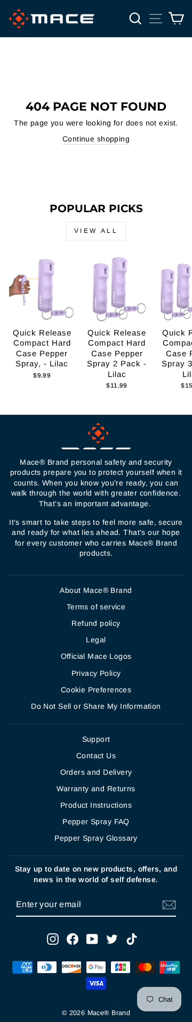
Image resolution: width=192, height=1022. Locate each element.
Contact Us (96, 755)
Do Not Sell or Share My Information (96, 706)
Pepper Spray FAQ (96, 821)
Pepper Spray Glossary (96, 838)
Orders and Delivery (96, 772)
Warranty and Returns (96, 788)
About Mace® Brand (96, 590)
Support (96, 739)
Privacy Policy (96, 673)
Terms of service (96, 606)
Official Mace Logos (96, 656)
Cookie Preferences (96, 689)
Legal (96, 639)
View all (96, 230)
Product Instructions (96, 805)
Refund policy (95, 623)
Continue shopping (96, 139)
